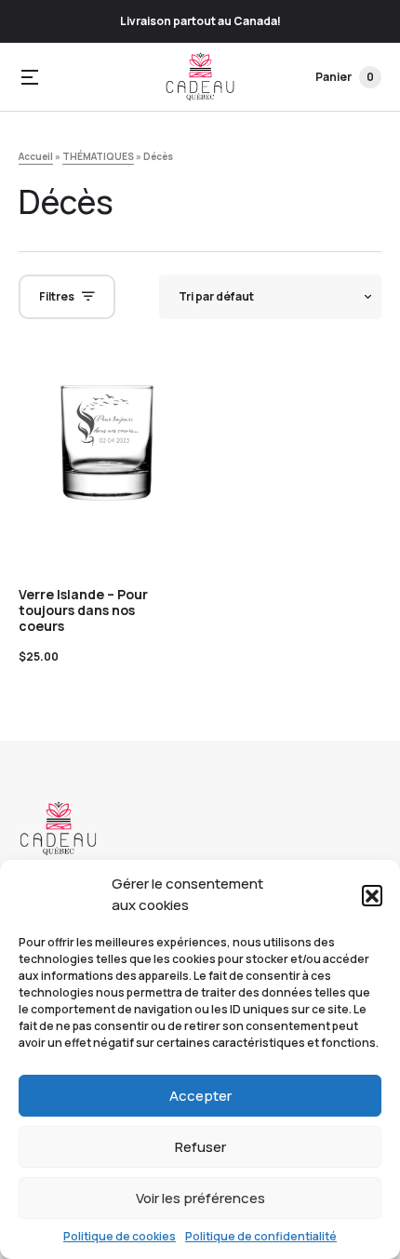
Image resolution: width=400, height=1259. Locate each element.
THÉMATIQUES (98, 156)
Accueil (36, 156)
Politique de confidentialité (261, 1236)
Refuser (200, 1147)
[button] (372, 895)
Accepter (200, 1095)
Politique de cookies (119, 1236)
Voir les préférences (200, 1198)
